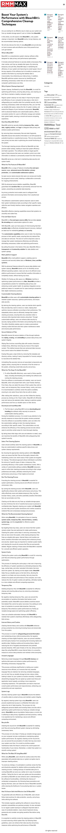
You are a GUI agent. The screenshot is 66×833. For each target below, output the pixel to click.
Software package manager (53, 136)
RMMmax (52, 122)
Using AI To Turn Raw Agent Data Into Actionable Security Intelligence (61, 42)
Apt (45, 95)
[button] (64, 4)
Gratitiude (46, 109)
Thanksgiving (47, 140)
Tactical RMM (50, 138)
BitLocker (52, 95)
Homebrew (48, 111)
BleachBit (48, 100)
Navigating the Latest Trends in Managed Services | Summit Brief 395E (50, 67)
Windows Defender (55, 143)
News (46, 86)
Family (59, 107)
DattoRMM (51, 107)
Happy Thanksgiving (55, 109)
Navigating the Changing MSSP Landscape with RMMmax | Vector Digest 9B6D (61, 22)
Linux (48, 116)
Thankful (59, 138)
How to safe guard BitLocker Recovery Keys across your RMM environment (54, 113)
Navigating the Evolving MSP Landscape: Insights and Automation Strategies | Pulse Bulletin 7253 (51, 46)
